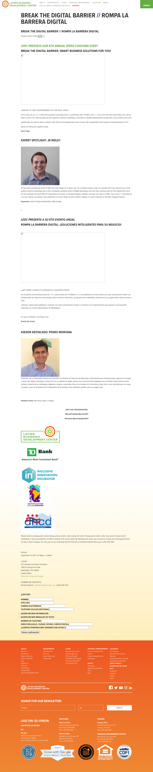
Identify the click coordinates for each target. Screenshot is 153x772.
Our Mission (25, 654)
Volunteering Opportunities (30, 673)
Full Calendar (114, 651)
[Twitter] (116, 688)
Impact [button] (106, 2)
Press (89, 671)
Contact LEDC (25, 670)
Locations (24, 666)
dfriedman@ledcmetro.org (45, 585)
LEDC (37, 114)
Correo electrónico (31, 606)
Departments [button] (53, 2)
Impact (90, 663)
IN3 (78, 294)
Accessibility (25, 668)
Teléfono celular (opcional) (35, 609)
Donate (146, 5)
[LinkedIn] (130, 688)
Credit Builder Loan (71, 654)
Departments (48, 649)
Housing (46, 654)
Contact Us (113, 671)
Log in (112, 678)
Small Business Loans (72, 651)
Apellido (25, 602)
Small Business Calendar (118, 661)
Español (75, 5)
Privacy (112, 676)
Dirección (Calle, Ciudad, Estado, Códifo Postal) (45, 624)
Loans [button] (64, 2)
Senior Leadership (27, 658)
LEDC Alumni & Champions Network (54, 5)
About (23, 649)
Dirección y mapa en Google (32, 576)
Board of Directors (27, 656)
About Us (24, 651)
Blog (89, 673)
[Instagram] (125, 688)
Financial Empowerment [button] (79, 2)
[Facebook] (111, 688)
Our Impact (91, 666)
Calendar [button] (96, 2)
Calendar (114, 649)
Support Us (24, 663)
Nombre (25, 599)
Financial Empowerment (98, 649)
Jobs (22, 661)
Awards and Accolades (95, 668)
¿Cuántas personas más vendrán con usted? (43, 627)
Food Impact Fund (71, 663)
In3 (95, 114)
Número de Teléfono (31, 621)
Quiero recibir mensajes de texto (37, 617)
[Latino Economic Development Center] (19, 3)
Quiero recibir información (34, 613)
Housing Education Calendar (119, 658)
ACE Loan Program (71, 656)
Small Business (48, 651)
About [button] (42, 2)
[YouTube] (121, 688)
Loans (68, 649)
